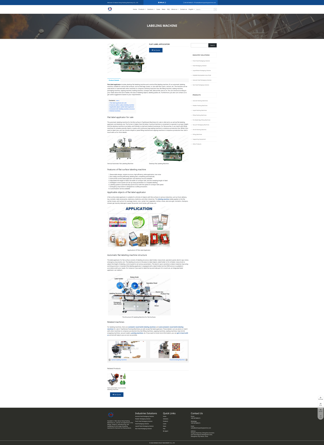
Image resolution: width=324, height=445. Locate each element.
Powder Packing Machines (200, 105)
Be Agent (165, 431)
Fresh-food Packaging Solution (201, 61)
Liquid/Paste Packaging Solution (202, 70)
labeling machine (163, 199)
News (163, 9)
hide (117, 100)
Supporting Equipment (199, 139)
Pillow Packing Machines (200, 115)
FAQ (168, 9)
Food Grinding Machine (177, 360)
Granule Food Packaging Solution (202, 80)
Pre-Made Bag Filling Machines (201, 120)
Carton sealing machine (119, 360)
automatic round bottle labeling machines (142, 327)
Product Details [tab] (114, 80)
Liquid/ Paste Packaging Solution (144, 426)
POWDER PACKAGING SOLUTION (202, 75)
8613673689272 (188, 2)
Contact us (183, 9)
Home (135, 9)
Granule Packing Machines (200, 100)
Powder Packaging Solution (143, 419)
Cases (158, 9)
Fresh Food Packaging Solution (143, 421)
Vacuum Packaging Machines (201, 125)
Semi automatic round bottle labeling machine (116, 388)
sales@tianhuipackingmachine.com (205, 2)
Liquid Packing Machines (200, 110)
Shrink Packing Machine (199, 129)
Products (142, 9)
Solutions (150, 9)
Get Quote (156, 50)
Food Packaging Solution (200, 65)
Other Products (197, 144)
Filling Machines (197, 134)
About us (174, 9)
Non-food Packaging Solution (201, 85)
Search (212, 45)
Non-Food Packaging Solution (143, 428)
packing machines (137, 333)
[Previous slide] (110, 58)
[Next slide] (144, 58)
